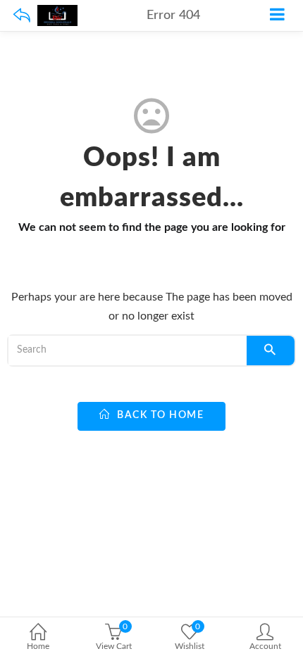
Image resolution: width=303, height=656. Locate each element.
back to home (159, 415)
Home (38, 646)
